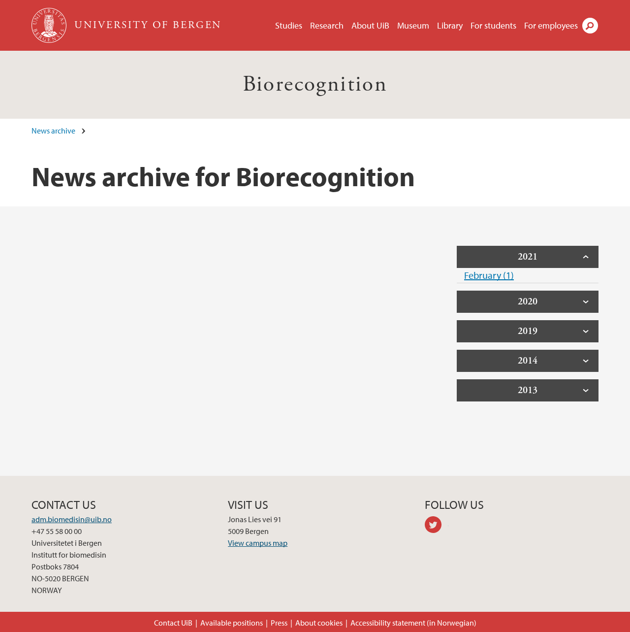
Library (450, 25)
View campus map (257, 543)
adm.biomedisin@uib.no (72, 519)
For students (493, 25)
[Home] (50, 25)
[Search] (590, 25)
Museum (413, 25)
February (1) (489, 275)
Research (327, 25)
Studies (288, 25)
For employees (551, 25)
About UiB (370, 25)
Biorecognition (315, 84)
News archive (53, 130)
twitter (436, 526)
